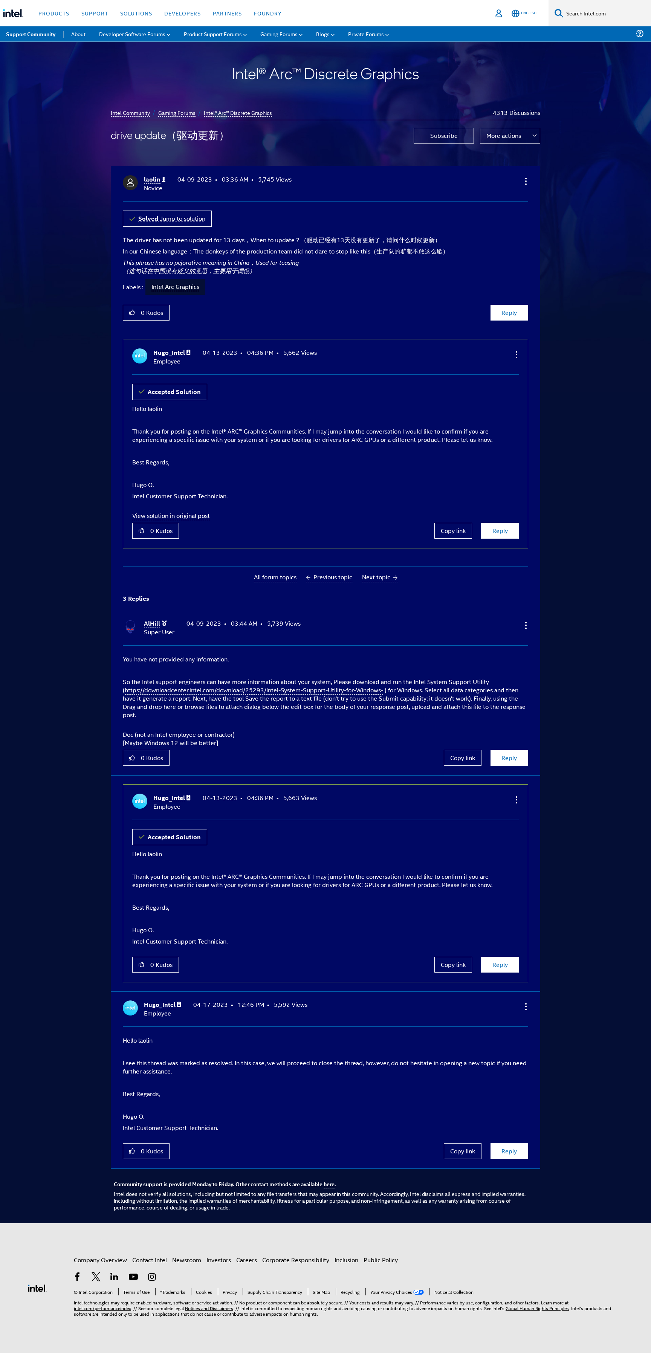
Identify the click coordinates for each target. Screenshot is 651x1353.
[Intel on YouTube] (133, 1277)
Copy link (453, 530)
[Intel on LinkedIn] (114, 1277)
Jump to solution (171, 218)
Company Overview (100, 1259)
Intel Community (130, 112)
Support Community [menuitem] (30, 34)
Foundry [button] (268, 13)
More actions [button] (503, 135)
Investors (218, 1259)
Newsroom (186, 1259)
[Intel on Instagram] (151, 1277)
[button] (525, 181)
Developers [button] (182, 13)
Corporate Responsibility (295, 1259)
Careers (246, 1259)
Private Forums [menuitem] (366, 34)
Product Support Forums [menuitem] (213, 34)
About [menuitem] (78, 34)
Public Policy (381, 1259)
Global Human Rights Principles (537, 1308)
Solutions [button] (136, 13)
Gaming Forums (177, 112)
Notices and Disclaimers (209, 1308)
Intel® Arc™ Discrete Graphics (238, 112)
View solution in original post (171, 515)
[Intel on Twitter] (96, 1277)
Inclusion (346, 1259)
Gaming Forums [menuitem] (279, 34)
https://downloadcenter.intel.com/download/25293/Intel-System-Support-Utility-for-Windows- (254, 690)
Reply (509, 312)
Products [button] (53, 13)
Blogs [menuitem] (323, 34)
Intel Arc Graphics (175, 287)
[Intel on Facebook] (77, 1277)
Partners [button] (227, 13)
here (329, 1184)
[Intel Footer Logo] (37, 1287)
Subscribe (444, 135)
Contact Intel (149, 1259)
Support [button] (94, 13)
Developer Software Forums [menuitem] (132, 34)
